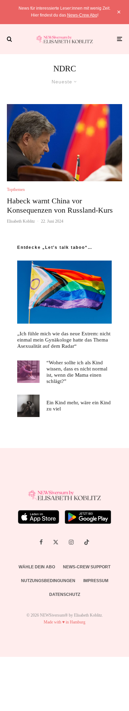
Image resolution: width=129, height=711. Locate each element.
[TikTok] (87, 542)
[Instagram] (71, 542)
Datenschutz (64, 594)
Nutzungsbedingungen (48, 580)
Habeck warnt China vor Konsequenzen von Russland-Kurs (60, 205)
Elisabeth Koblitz (21, 221)
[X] (56, 542)
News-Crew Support (86, 567)
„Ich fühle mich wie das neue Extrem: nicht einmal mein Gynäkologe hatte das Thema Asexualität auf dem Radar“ (63, 340)
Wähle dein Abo (37, 567)
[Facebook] (41, 542)
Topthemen (16, 189)
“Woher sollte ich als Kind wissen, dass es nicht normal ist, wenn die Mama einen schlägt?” (76, 372)
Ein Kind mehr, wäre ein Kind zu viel (78, 406)
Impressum (95, 580)
